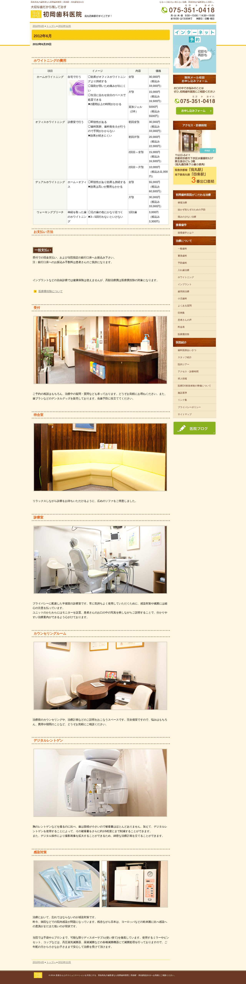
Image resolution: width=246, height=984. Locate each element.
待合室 (38, 415)
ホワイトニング (186, 277)
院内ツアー (183, 364)
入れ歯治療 (183, 270)
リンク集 (182, 400)
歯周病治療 (183, 291)
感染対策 (40, 852)
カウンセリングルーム (50, 633)
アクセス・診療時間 (188, 371)
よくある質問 (185, 305)
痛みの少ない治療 (187, 216)
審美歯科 (182, 255)
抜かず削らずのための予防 (191, 209)
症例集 (181, 312)
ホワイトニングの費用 (50, 60)
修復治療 (182, 202)
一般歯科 (182, 248)
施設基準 (182, 392)
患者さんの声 (185, 320)
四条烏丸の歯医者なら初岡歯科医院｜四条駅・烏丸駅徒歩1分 (57, 2)
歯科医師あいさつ (187, 350)
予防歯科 (182, 263)
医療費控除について (50, 291)
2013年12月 (64, 26)
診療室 (38, 517)
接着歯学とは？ (186, 232)
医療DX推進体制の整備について (194, 385)
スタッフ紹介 (185, 357)
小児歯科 (182, 298)
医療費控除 (183, 334)
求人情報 (182, 378)
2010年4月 (38, 26)
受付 (37, 308)
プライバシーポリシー (189, 407)
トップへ (51, 26)
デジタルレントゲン (48, 740)
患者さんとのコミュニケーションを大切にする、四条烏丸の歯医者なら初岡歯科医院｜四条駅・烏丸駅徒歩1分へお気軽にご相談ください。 (116, 975)
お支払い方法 (43, 232)
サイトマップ (185, 414)
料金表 (181, 327)
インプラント (185, 284)
